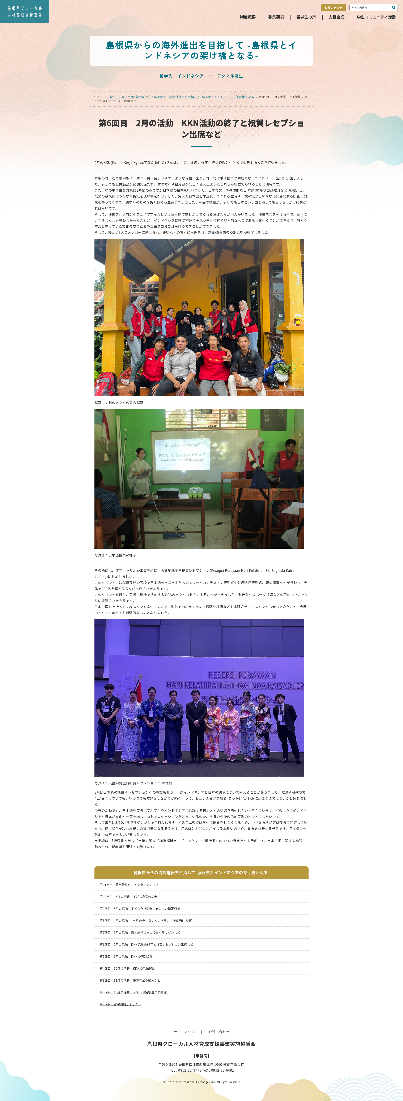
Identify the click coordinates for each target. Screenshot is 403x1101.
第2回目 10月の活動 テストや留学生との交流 (133, 992)
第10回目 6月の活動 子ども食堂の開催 (128, 896)
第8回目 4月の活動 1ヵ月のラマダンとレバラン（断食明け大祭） (147, 920)
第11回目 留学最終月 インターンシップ (129, 884)
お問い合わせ (333, 7)
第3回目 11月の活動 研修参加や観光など (130, 980)
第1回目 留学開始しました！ (120, 1004)
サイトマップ (184, 1031)
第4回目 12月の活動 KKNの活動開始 (127, 968)
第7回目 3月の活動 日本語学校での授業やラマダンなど (140, 932)
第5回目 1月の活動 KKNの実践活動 (126, 956)
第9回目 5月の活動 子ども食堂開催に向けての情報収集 (140, 908)
